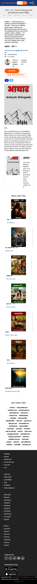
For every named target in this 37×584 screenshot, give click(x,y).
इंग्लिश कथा (7, 534)
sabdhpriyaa (12, 222)
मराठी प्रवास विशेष (22, 418)
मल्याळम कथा (7, 540)
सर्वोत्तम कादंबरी (7, 477)
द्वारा (8, 222)
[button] (21, 3)
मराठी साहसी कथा (13, 426)
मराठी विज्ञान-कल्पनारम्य (14, 439)
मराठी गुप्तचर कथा (12, 423)
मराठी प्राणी (16, 442)
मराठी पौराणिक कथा (25, 434)
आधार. (26, 158)
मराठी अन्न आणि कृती (11, 431)
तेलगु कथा (6, 545)
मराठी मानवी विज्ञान (23, 426)
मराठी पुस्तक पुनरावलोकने (14, 437)
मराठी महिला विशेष (10, 421)
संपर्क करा (6, 456)
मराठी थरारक (26, 437)
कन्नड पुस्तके (7, 516)
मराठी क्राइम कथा (26, 444)
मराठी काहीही (17, 444)
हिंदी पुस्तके (6, 497)
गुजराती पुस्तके (7, 500)
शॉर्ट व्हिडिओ (7, 485)
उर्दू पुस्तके (6, 519)
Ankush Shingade (10, 50)
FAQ (5, 467)
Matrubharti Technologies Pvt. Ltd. (24, 577)
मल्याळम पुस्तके (7, 514)
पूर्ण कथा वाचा (12, 71)
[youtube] (18, 558)
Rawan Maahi (10, 250)
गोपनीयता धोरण (8, 459)
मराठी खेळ (9, 442)
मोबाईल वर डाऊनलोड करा (17, 75)
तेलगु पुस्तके (7, 508)
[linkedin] (22, 558)
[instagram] (10, 558)
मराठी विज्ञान (9, 444)
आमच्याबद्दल (7, 454)
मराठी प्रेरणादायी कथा (24, 410)
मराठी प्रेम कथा (27, 421)
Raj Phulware (12, 363)
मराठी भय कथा (28, 431)
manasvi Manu (11, 279)
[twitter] (14, 558)
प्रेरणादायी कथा (23, 63)
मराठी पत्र (20, 431)
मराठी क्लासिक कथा (14, 413)
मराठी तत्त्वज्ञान (10, 429)
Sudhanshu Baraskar (12, 391)
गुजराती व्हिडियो (8, 480)
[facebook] (6, 558)
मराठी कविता (13, 418)
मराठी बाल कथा (24, 413)
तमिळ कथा (6, 542)
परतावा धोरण (7, 465)
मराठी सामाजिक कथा (24, 423)
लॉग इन (31, 3)
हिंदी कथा (6, 526)
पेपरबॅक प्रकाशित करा (9, 488)
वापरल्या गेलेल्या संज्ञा (9, 462)
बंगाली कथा (6, 537)
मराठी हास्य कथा (13, 415)
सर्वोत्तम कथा (7, 474)
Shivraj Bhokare (12, 307)
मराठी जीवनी (27, 429)
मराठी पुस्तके (7, 503)
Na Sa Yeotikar (11, 335)
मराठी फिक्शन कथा (12, 410)
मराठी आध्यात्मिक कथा (22, 407)
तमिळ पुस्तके (7, 505)
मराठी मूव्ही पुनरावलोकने (12, 434)
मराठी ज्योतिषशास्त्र (26, 442)
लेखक (5, 482)
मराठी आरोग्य (19, 429)
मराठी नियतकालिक (23, 415)
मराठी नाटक (19, 421)
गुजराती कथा (7, 529)
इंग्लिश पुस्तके (7, 494)
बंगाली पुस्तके (7, 511)
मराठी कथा (12, 407)
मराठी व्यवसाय (25, 439)
